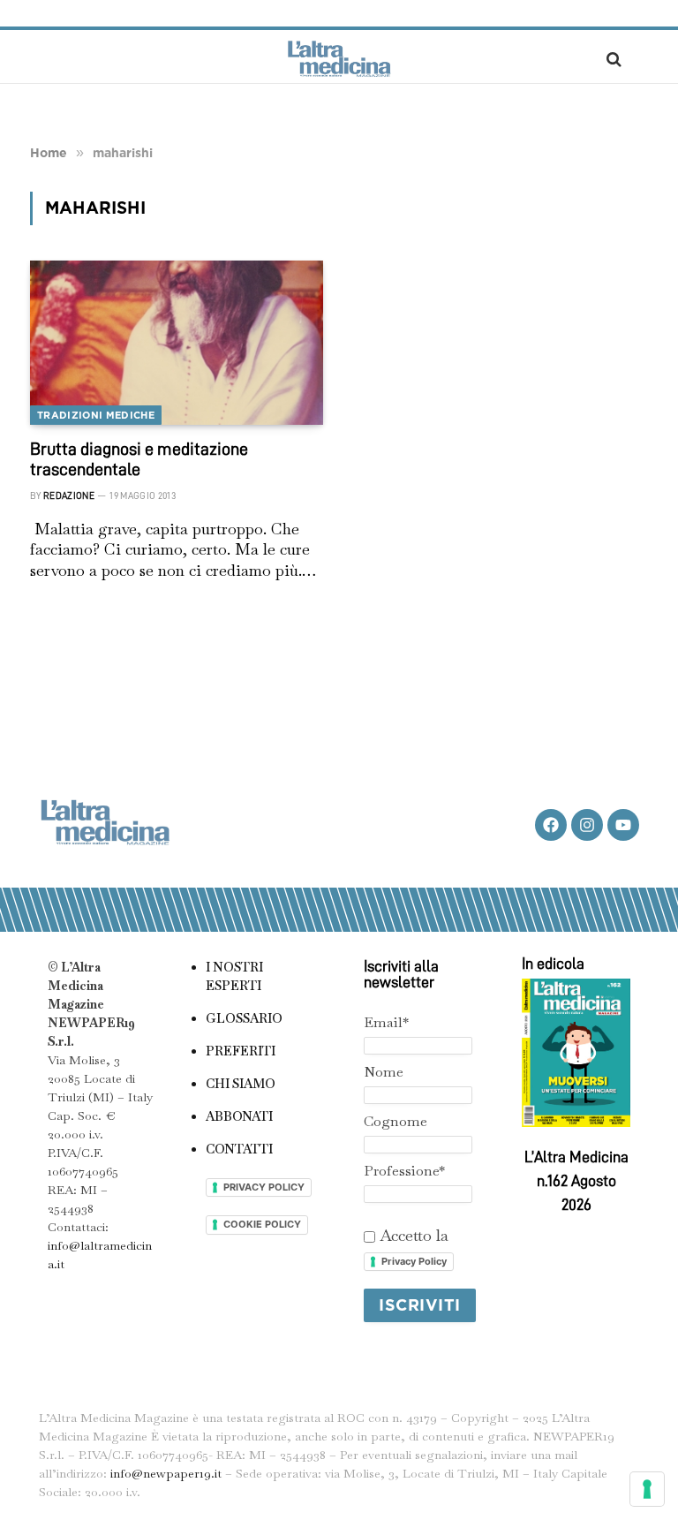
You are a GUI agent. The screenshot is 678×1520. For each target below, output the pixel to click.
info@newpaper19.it (166, 1473)
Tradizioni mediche (95, 415)
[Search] (612, 59)
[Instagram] (587, 825)
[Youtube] (623, 825)
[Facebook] (551, 825)
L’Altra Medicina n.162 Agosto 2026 (576, 1181)
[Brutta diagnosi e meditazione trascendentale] (176, 343)
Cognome (395, 1121)
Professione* (404, 1170)
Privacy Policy (414, 1261)
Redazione (68, 496)
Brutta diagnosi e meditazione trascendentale (139, 459)
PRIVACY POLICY (264, 1187)
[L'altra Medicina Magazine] (339, 58)
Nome (383, 1071)
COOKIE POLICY (262, 1224)
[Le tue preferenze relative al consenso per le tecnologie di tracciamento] (647, 1489)
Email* (386, 1022)
